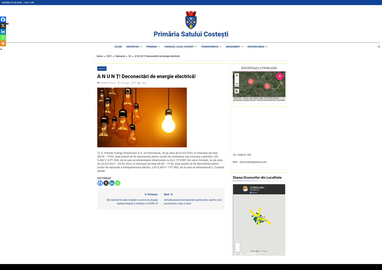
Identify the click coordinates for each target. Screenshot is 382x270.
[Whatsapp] (117, 183)
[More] (3, 43)
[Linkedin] (111, 183)
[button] (267, 86)
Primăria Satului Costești (191, 34)
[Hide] (1, 49)
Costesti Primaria (108, 82)
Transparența (209, 46)
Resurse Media (256, 46)
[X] (106, 183)
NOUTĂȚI (101, 68)
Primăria (151, 46)
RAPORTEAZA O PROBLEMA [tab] (259, 68)
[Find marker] (237, 91)
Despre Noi (132, 46)
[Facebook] (100, 183)
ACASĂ (118, 46)
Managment (233, 46)
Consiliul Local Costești (179, 46)
